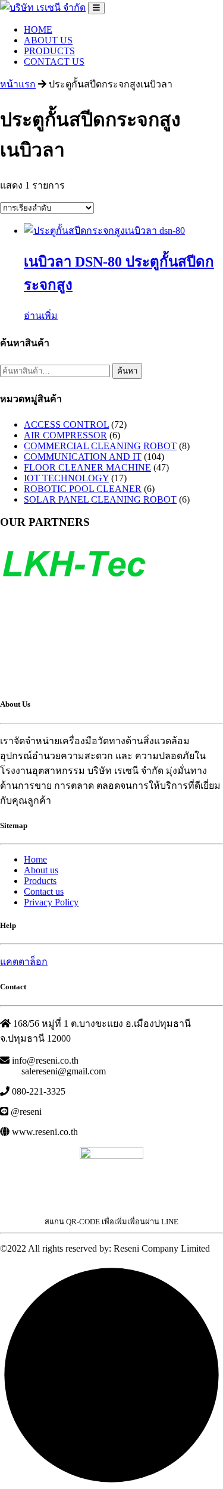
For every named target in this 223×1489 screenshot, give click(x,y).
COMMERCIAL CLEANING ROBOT (100, 446)
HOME (38, 29)
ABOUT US (48, 40)
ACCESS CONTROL (66, 424)
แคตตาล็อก (24, 962)
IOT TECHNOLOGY (66, 478)
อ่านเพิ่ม (41, 316)
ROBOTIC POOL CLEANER (83, 489)
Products (40, 881)
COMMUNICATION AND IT (83, 457)
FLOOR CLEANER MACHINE (87, 467)
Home (35, 859)
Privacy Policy (51, 902)
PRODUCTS (49, 51)
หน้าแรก (18, 84)
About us (41, 870)
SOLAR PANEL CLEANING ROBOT (100, 499)
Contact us (44, 891)
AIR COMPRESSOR (65, 435)
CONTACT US (54, 62)
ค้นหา (127, 370)
